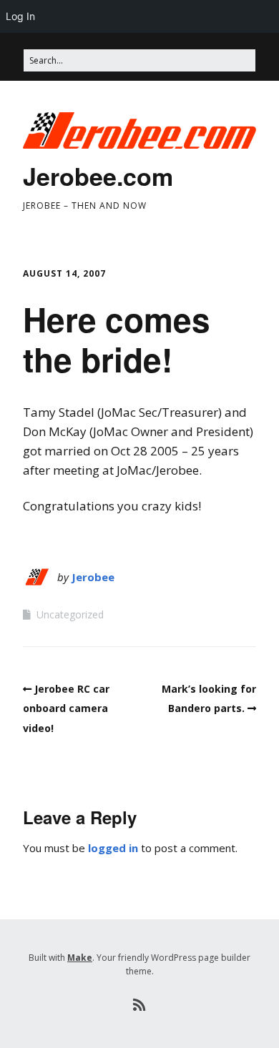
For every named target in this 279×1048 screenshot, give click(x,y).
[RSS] (140, 1005)
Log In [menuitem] (20, 16)
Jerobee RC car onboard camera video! (66, 708)
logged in (113, 848)
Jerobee (93, 577)
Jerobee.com (98, 176)
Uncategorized (70, 614)
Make (79, 957)
